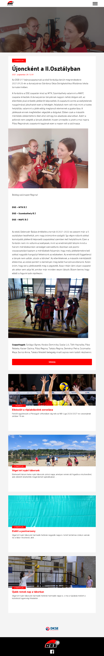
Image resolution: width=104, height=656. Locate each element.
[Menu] (95, 3)
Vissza (52, 362)
